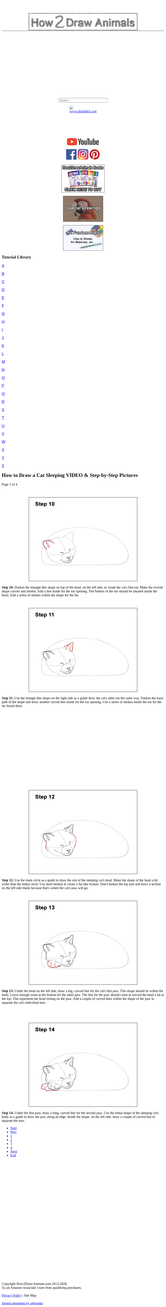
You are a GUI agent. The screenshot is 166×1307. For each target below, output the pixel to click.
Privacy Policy (12, 1295)
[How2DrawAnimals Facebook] (71, 158)
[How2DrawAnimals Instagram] (83, 158)
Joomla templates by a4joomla (22, 1303)
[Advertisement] (83, 65)
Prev (13, 1132)
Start (13, 1128)
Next (13, 1151)
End (13, 1155)
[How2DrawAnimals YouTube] (83, 145)
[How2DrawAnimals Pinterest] (94, 158)
